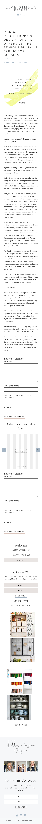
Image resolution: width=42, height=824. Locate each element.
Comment (8, 362)
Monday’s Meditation (12, 62)
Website (7, 407)
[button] (21, 596)
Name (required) (11, 386)
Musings (25, 62)
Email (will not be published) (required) (17, 396)
